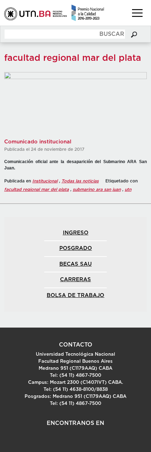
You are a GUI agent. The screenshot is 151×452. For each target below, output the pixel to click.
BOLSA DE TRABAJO (75, 295)
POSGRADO (75, 248)
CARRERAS (75, 279)
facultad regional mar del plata (36, 189)
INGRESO (75, 232)
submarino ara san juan (97, 189)
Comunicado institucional (37, 141)
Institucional (45, 181)
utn (128, 189)
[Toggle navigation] (137, 13)
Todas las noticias (80, 181)
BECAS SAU (75, 264)
